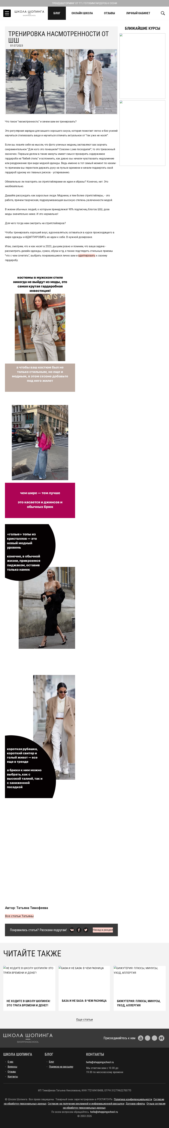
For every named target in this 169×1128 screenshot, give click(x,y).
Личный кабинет (138, 13)
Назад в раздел (103, 929)
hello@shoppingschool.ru (100, 1062)
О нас (10, 1061)
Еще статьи (84, 1019)
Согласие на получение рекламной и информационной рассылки (86, 1103)
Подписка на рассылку (61, 1066)
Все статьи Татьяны (19, 916)
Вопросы (12, 1066)
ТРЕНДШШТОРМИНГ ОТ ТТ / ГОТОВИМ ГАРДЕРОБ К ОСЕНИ (84, 3)
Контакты (13, 1076)
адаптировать (86, 255)
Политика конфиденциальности (133, 1099)
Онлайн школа (82, 13)
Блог (56, 13)
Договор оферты (135, 1103)
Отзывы (109, 13)
